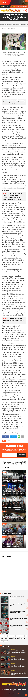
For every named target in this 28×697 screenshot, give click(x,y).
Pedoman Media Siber (21, 689)
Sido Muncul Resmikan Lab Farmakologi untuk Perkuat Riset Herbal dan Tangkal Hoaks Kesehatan (14, 102)
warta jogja (17, 694)
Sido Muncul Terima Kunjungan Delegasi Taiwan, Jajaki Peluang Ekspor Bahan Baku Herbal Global (13, 532)
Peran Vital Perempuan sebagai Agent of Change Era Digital (18, 626)
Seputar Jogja (11, 638)
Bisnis (9, 441)
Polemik (6, 638)
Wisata (2, 640)
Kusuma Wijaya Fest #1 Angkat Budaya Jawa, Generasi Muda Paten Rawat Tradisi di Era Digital (18, 673)
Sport (18, 638)
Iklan (14, 691)
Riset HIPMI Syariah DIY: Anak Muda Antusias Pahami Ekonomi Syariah (13, 320)
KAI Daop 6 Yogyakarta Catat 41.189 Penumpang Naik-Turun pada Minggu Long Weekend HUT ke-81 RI (14, 506)
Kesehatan (17, 636)
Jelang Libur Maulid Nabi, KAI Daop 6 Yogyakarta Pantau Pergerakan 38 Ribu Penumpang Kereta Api (13, 481)
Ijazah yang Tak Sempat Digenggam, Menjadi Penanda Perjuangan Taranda (17, 658)
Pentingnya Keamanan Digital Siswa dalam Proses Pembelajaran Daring (17, 611)
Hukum (9, 636)
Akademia (2, 636)
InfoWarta (13, 636)
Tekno (21, 638)
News (26, 636)
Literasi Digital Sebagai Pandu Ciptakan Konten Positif (18, 604)
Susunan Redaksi (5, 689)
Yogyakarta (6, 640)
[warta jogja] (14, 686)
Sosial (15, 638)
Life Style (22, 636)
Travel (24, 638)
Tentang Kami (13, 689)
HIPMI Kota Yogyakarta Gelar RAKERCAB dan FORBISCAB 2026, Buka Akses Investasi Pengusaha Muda (13, 493)
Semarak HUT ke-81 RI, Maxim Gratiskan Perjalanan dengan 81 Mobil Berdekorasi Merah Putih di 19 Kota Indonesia (13, 519)
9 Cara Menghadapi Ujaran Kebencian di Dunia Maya (18, 619)
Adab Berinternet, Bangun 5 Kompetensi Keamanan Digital (17, 597)
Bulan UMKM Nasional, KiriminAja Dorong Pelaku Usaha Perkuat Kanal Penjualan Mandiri (13, 545)
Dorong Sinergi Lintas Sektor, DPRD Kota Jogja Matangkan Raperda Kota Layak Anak (18, 651)
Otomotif (2, 638)
